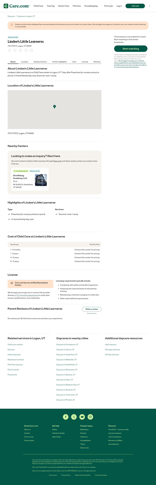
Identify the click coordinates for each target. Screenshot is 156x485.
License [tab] (85, 62)
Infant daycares (14, 354)
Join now (135, 6)
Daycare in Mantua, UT (65, 375)
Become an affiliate (115, 440)
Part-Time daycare (15, 365)
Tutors (82, 444)
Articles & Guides (58, 433)
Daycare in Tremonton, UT (67, 395)
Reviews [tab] (97, 62)
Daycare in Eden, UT (64, 380)
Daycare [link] (11, 16)
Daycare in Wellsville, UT (66, 360)
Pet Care (77, 6)
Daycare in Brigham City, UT (68, 385)
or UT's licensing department (26, 295)
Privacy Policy (65, 475)
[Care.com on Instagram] (90, 417)
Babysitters (84, 430)
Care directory (113, 444)
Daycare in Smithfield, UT (67, 365)
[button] (119, 6)
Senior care (84, 448)
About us (27, 430)
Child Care (38, 6)
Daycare (11, 349)
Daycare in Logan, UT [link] (26, 16)
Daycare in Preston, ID (65, 400)
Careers (27, 433)
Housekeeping (91, 6)
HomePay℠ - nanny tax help (118, 430)
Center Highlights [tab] (59, 62)
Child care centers (15, 344)
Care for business (114, 437)
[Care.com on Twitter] (74, 417)
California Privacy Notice (83, 475)
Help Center (56, 437)
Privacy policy (29, 440)
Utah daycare (110, 344)
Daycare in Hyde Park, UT (66, 354)
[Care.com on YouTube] (82, 417)
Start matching (131, 48)
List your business (114, 433)
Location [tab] (24, 62)
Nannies (83, 433)
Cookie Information (101, 475)
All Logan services (112, 349)
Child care (84, 437)
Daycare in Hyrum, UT (65, 349)
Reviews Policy (92, 313)
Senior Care (63, 6)
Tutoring (51, 6)
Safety (54, 430)
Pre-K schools (13, 370)
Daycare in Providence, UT (67, 344)
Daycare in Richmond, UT (66, 370)
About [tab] (13, 62)
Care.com (57, 161)
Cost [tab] (74, 62)
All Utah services (112, 354)
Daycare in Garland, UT (66, 390)
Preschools (12, 375)
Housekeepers (85, 440)
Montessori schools (16, 360)
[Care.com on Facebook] (65, 417)
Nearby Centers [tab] (40, 62)
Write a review (92, 309)
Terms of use (28, 437)
